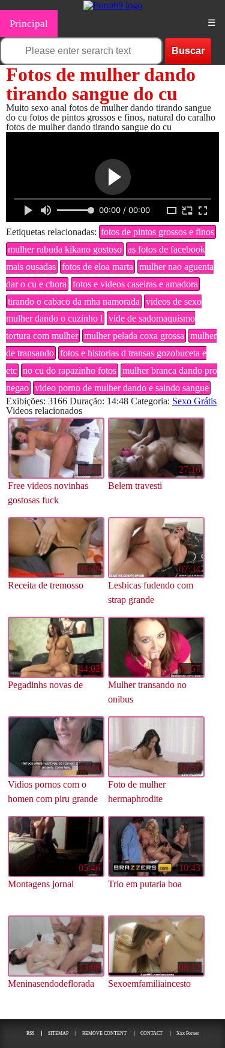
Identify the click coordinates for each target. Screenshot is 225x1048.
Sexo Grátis (194, 401)
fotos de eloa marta (97, 267)
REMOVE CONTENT (104, 1033)
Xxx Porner (187, 1033)
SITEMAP (58, 1033)
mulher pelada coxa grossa (134, 336)
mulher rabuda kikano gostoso (65, 249)
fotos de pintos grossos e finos (157, 232)
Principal (29, 23)
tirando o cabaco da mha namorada (74, 301)
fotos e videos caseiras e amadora (135, 284)
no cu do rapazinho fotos (69, 370)
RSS (30, 1033)
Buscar (188, 51)
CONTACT (151, 1033)
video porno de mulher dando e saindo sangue (122, 388)
